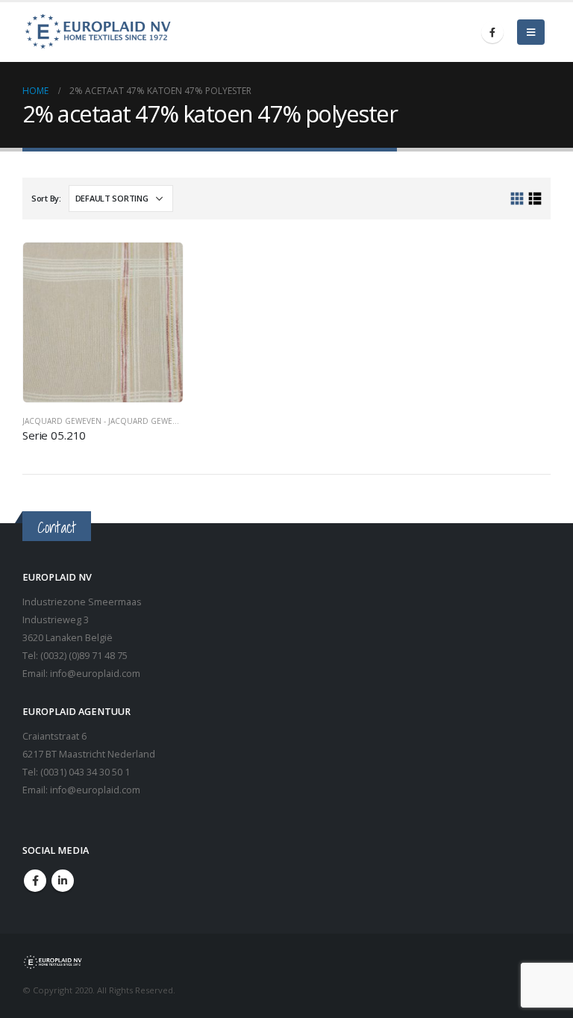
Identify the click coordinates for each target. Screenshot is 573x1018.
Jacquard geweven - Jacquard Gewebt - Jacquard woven (140, 421)
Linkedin (62, 880)
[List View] (534, 199)
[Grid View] (517, 199)
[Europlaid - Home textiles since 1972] (97, 32)
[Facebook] (492, 32)
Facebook (35, 880)
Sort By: (46, 198)
